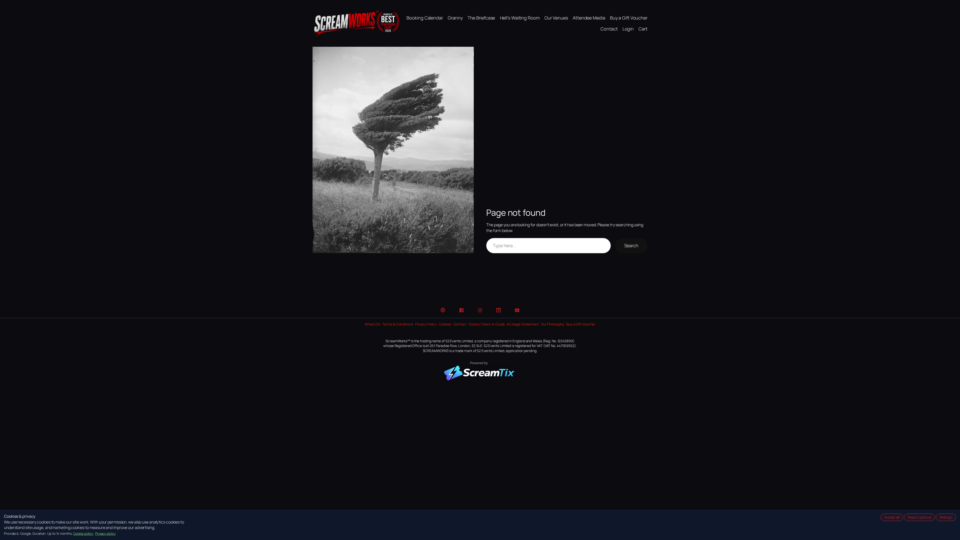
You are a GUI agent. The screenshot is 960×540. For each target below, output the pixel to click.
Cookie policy (83, 533)
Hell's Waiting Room (520, 18)
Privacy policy (105, 533)
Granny (455, 18)
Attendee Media (589, 18)
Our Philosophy (552, 324)
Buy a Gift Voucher (629, 18)
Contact (609, 29)
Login (628, 29)
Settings (946, 517)
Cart (643, 29)
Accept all (892, 517)
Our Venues (556, 18)
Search (631, 245)
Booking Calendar (424, 18)
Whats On (372, 324)
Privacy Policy (426, 324)
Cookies (444, 324)
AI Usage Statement (523, 324)
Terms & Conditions (397, 324)
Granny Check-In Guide (486, 324)
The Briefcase (481, 18)
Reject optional (919, 517)
